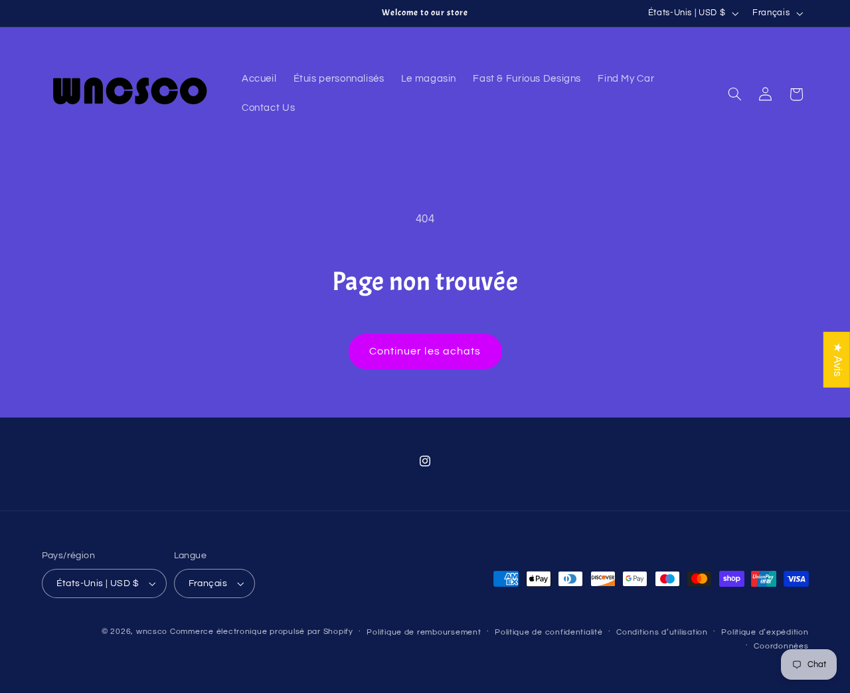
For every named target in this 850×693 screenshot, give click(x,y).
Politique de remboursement (424, 632)
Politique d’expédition (764, 632)
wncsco (151, 631)
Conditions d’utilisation (662, 632)
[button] (734, 94)
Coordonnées (781, 646)
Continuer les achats (425, 351)
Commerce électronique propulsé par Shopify (261, 631)
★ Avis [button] (837, 360)
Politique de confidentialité (549, 632)
